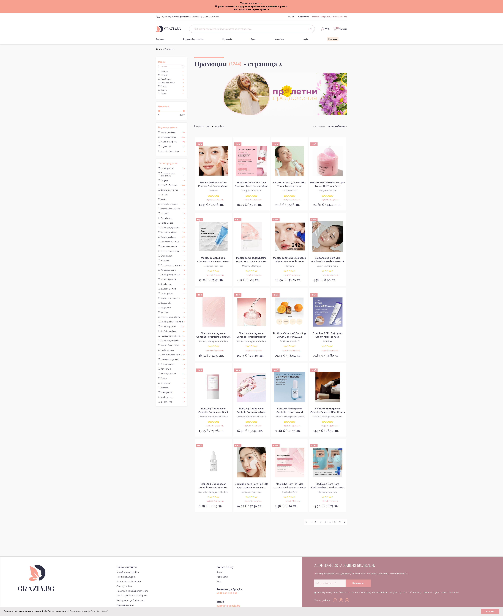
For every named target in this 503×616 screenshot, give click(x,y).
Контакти (303, 17)
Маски (173, 199)
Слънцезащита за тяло (173, 265)
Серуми (173, 180)
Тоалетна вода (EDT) (173, 359)
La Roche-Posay (172, 83)
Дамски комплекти (173, 190)
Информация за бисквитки (130, 600)
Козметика (227, 39)
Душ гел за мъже (173, 289)
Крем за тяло (173, 392)
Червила (173, 312)
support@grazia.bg (228, 605)
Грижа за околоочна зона (173, 322)
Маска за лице (173, 397)
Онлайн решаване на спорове (132, 595)
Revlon (172, 90)
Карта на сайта (125, 605)
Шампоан (173, 388)
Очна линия (173, 383)
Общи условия (124, 586)
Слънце (173, 195)
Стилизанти (173, 256)
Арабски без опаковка (173, 209)
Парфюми (160, 39)
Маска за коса (173, 223)
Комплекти (279, 39)
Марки (305, 39)
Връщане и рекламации (129, 581)
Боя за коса (173, 308)
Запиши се (358, 583)
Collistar (172, 72)
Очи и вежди (173, 218)
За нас (291, 17)
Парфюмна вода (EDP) (173, 355)
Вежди (173, 378)
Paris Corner (172, 79)
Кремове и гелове (173, 246)
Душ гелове (173, 303)
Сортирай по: (319, 126)
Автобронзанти (173, 270)
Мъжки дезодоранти (173, 228)
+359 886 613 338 (339, 16)
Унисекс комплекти (173, 151)
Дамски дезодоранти (173, 298)
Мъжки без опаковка (173, 341)
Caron (172, 94)
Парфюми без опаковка (193, 39)
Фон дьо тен (173, 402)
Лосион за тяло (173, 364)
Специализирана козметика (173, 174)
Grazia (159, 49)
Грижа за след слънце (173, 275)
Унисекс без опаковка (173, 317)
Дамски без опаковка (173, 345)
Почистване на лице (173, 242)
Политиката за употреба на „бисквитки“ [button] (89, 611)
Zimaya (172, 75)
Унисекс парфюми (173, 142)
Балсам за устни (173, 374)
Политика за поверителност (132, 591)
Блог (219, 581)
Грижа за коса (173, 293)
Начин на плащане (126, 577)
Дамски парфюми (173, 132)
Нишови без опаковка (173, 336)
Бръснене (173, 261)
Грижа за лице (173, 168)
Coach (172, 86)
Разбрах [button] (490, 611)
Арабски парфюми (173, 331)
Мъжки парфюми (173, 137)
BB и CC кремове (173, 279)
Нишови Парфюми (173, 185)
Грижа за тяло (173, 350)
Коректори (173, 284)
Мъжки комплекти (173, 204)
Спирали (173, 213)
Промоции (332, 39)
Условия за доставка (128, 572)
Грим (253, 39)
